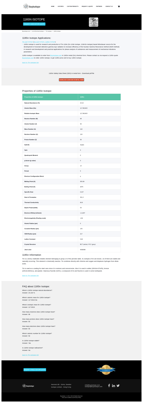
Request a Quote (87, 6)
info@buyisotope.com (92, 385)
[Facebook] (109, 385)
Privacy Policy (77, 397)
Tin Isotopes (49, 31)
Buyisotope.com (26, 31)
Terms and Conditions (67, 397)
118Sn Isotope (57, 31)
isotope (27, 42)
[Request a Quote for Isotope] (119, 6)
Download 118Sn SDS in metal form (71, 79)
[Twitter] (118, 385)
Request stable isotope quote (35, 369)
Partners (99, 6)
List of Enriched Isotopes (38, 31)
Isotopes (61, 6)
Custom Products (72, 6)
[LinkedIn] (113, 385)
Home (52, 6)
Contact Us (109, 6)
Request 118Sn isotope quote (34, 24)
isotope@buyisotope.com (93, 386)
